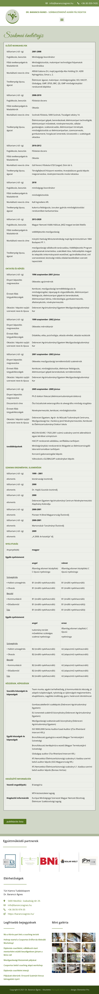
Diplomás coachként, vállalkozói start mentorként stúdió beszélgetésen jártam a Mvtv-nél (23, 951)
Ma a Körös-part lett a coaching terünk (21, 934)
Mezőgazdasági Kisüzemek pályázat (20, 960)
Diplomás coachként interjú (16, 970)
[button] (61, 19)
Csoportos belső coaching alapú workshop (23, 965)
